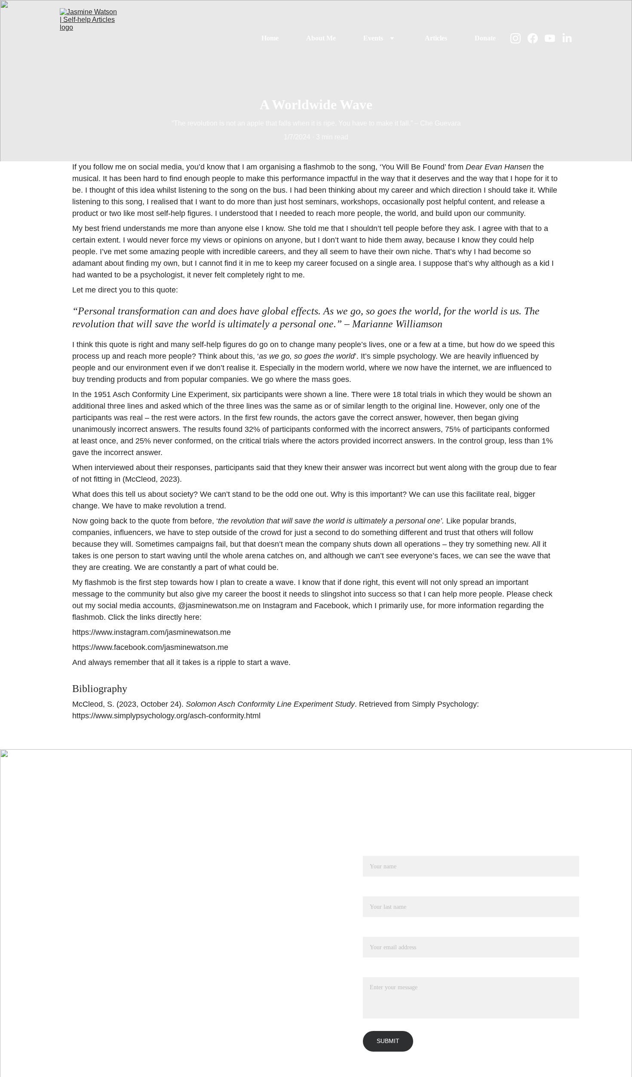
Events (373, 38)
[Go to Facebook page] (536, 38)
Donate (485, 38)
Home (270, 38)
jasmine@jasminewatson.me (107, 930)
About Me (321, 38)
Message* (376, 971)
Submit (388, 1040)
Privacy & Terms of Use (99, 982)
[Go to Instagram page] (519, 38)
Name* (373, 850)
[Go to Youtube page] (553, 38)
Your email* (379, 931)
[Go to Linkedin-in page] (567, 38)
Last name (377, 891)
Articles (436, 38)
